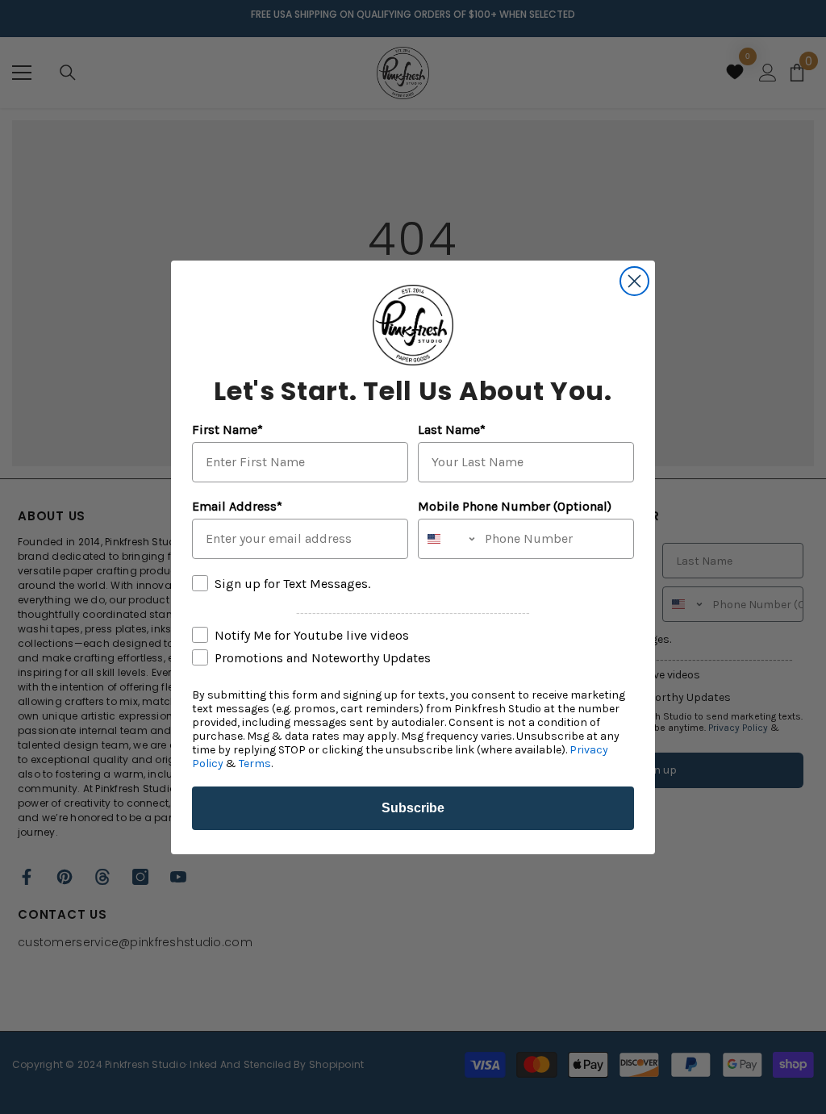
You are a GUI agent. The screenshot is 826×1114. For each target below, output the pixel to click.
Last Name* (452, 429)
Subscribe (413, 808)
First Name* (227, 429)
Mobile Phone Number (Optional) (514, 506)
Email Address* (237, 506)
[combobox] (448, 538)
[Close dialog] (634, 281)
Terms (255, 763)
